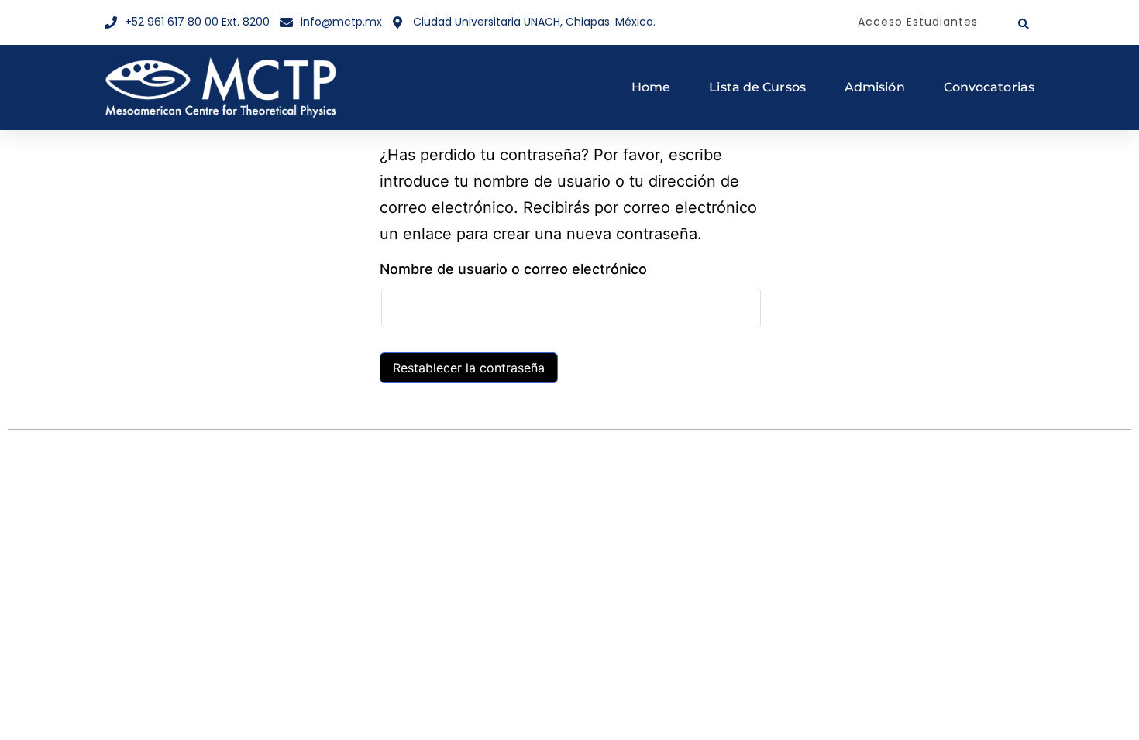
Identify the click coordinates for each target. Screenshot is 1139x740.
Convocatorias (989, 87)
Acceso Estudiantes (918, 21)
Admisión (875, 87)
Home (650, 87)
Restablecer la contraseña (469, 367)
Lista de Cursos (757, 87)
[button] (1023, 24)
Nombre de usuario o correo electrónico (513, 269)
